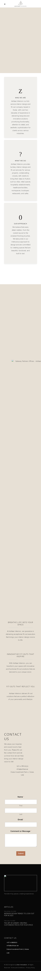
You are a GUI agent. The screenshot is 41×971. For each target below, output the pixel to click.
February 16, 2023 (9, 920)
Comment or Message (20, 831)
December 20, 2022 (10, 911)
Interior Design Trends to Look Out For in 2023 (19, 914)
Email (21, 820)
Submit (21, 853)
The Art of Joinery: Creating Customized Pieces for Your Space (18, 924)
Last (20, 814)
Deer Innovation (22, 964)
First (20, 806)
